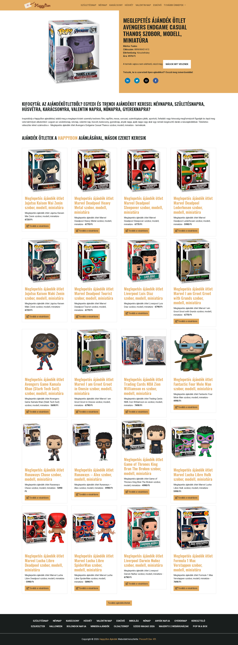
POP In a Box (200, 626)
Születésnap (88, 5)
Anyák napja (162, 621)
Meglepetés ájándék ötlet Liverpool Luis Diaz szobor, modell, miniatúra (143, 293)
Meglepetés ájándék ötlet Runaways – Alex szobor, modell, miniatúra (93, 474)
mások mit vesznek (177, 64)
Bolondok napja (76, 626)
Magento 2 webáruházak (174, 626)
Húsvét (129, 5)
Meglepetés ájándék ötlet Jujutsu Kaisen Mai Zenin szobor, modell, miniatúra (44, 202)
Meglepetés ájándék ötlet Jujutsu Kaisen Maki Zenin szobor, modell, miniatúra (44, 293)
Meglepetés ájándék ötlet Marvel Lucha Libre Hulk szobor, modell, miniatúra (193, 474)
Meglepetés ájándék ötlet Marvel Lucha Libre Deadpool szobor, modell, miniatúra (44, 563)
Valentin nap (143, 5)
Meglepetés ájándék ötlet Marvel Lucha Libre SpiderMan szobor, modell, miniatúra (93, 563)
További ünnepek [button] (174, 5)
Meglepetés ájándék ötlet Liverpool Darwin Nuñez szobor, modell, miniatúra (143, 560)
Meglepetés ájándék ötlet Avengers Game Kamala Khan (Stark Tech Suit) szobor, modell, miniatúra (44, 386)
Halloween (55, 626)
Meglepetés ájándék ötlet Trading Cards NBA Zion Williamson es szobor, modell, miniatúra (143, 386)
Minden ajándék (100, 626)
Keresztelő (198, 621)
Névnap (102, 5)
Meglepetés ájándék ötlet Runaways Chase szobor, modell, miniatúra (44, 474)
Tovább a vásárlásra (38, 226)
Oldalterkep (121, 626)
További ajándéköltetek (119, 603)
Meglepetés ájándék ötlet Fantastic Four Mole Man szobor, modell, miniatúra (193, 383)
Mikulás (134, 621)
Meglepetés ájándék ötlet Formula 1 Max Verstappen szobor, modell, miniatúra (193, 563)
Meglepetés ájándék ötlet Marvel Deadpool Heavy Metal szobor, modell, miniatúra (93, 205)
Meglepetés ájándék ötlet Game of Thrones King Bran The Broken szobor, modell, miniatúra (143, 466)
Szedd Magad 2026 (144, 626)
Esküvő (157, 5)
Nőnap (147, 621)
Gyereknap (180, 621)
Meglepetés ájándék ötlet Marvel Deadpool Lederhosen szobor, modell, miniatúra (193, 205)
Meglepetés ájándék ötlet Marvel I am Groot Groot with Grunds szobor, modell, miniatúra (193, 296)
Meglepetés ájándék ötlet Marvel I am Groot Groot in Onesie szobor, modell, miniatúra (93, 386)
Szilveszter (38, 626)
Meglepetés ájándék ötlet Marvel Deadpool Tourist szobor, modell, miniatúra (93, 293)
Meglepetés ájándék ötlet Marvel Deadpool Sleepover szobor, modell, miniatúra (143, 205)
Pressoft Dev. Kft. (147, 639)
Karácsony (116, 5)
